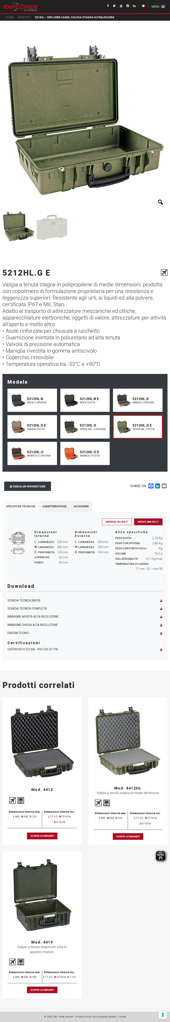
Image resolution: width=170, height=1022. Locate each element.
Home (10, 17)
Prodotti (24, 17)
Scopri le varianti (42, 836)
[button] (155, 6)
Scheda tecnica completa (27, 608)
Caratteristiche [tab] (54, 506)
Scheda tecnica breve (24, 600)
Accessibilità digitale (104, 1016)
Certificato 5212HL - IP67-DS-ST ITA (32, 649)
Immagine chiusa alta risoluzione (32, 625)
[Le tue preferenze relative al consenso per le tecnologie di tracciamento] (163, 1015)
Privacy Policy (83, 1016)
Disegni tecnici (18, 633)
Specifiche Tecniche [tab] (20, 506)
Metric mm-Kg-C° (148, 522)
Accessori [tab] (81, 506)
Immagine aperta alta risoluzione (33, 616)
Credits (122, 1016)
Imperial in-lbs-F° (117, 522)
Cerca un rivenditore (28, 486)
